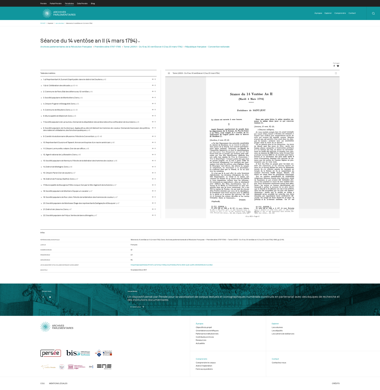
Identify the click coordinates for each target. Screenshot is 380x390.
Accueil (42, 23)
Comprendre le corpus (206, 363)
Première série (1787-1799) (107, 46)
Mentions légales (58, 383)
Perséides (69, 3)
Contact (352, 13)
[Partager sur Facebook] (334, 66)
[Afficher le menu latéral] (169, 73)
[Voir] (139, 40)
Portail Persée (56, 3)
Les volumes (60, 23)
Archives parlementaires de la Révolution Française (66, 46)
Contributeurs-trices (205, 337)
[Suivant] (255, 212)
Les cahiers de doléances (283, 334)
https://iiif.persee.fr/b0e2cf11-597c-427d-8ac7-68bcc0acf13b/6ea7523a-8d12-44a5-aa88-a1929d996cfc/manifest (172, 265)
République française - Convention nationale (207, 46)
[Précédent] (249, 212)
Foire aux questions (204, 369)
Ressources (201, 340)
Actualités (200, 343)
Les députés (277, 330)
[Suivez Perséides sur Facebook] (43, 297)
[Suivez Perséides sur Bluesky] (50, 297)
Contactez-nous (279, 363)
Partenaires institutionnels (207, 334)
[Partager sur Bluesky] (338, 66)
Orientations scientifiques (207, 330)
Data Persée (82, 3)
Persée (43, 3)
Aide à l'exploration (204, 366)
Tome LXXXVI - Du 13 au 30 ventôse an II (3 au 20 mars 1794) (153, 46)
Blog (93, 3)
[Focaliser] (155, 79)
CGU (42, 383)
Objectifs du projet (204, 327)
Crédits (336, 383)
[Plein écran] (336, 73)
